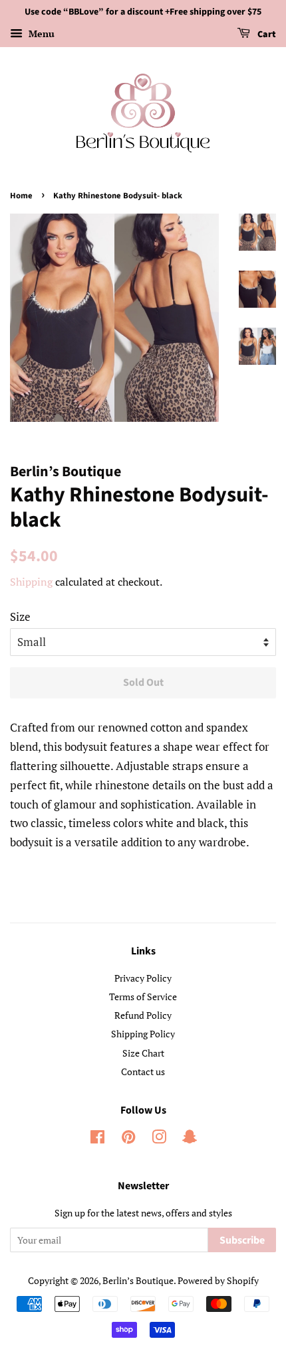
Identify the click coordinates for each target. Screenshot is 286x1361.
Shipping (31, 581)
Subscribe (242, 1240)
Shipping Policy (143, 1033)
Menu (40, 33)
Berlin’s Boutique (138, 1280)
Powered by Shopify (218, 1280)
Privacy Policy (143, 978)
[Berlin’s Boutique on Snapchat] (189, 1139)
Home (21, 196)
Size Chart (143, 1053)
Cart (265, 34)
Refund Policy (143, 1015)
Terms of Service (143, 996)
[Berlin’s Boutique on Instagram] (159, 1139)
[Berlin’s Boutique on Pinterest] (128, 1139)
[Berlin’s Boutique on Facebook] (97, 1139)
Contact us (143, 1071)
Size (20, 616)
